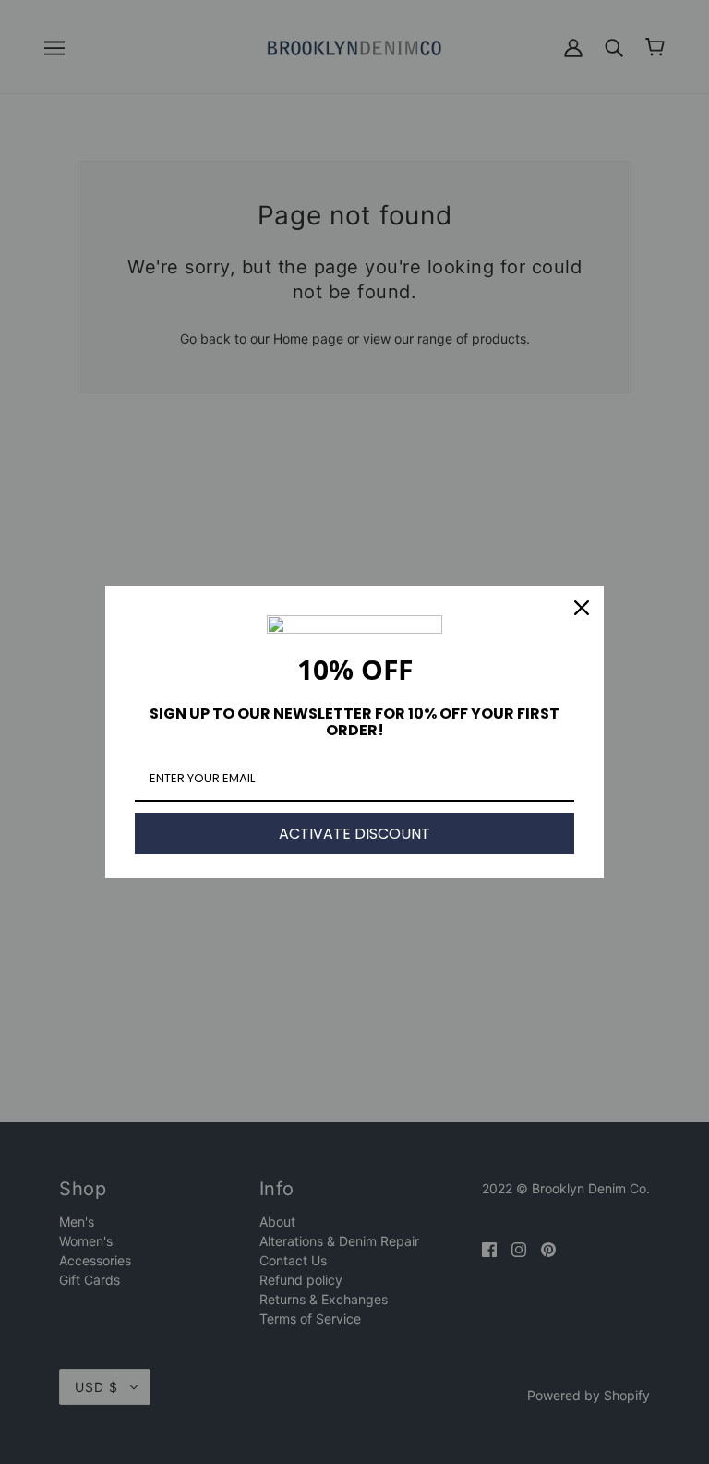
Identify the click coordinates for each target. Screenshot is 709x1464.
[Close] (581, 608)
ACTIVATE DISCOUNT (354, 833)
